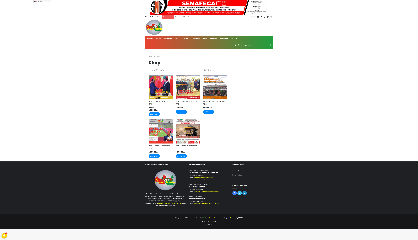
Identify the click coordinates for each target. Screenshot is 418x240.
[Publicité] (209, 7)
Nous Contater (237, 175)
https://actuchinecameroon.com (170, 203)
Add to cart (154, 114)
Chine (158, 39)
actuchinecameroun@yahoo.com (201, 180)
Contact (213, 221)
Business (196, 39)
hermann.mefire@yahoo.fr (203, 178)
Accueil (150, 39)
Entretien (224, 39)
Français (39, 1)
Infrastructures (182, 39)
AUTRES (234, 39)
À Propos (235, 170)
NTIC (205, 39)
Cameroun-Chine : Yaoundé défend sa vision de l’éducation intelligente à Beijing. (203, 17)
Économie (168, 39)
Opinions (213, 39)
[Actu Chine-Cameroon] (154, 27)
